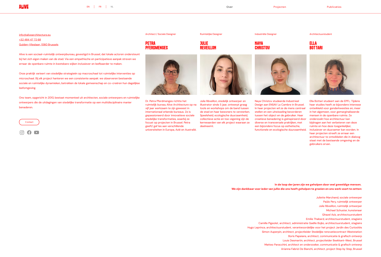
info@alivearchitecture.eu (35, 35)
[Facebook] (29, 132)
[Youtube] (36, 132)
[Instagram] (22, 132)
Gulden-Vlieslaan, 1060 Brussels (38, 44)
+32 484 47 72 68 (30, 39)
